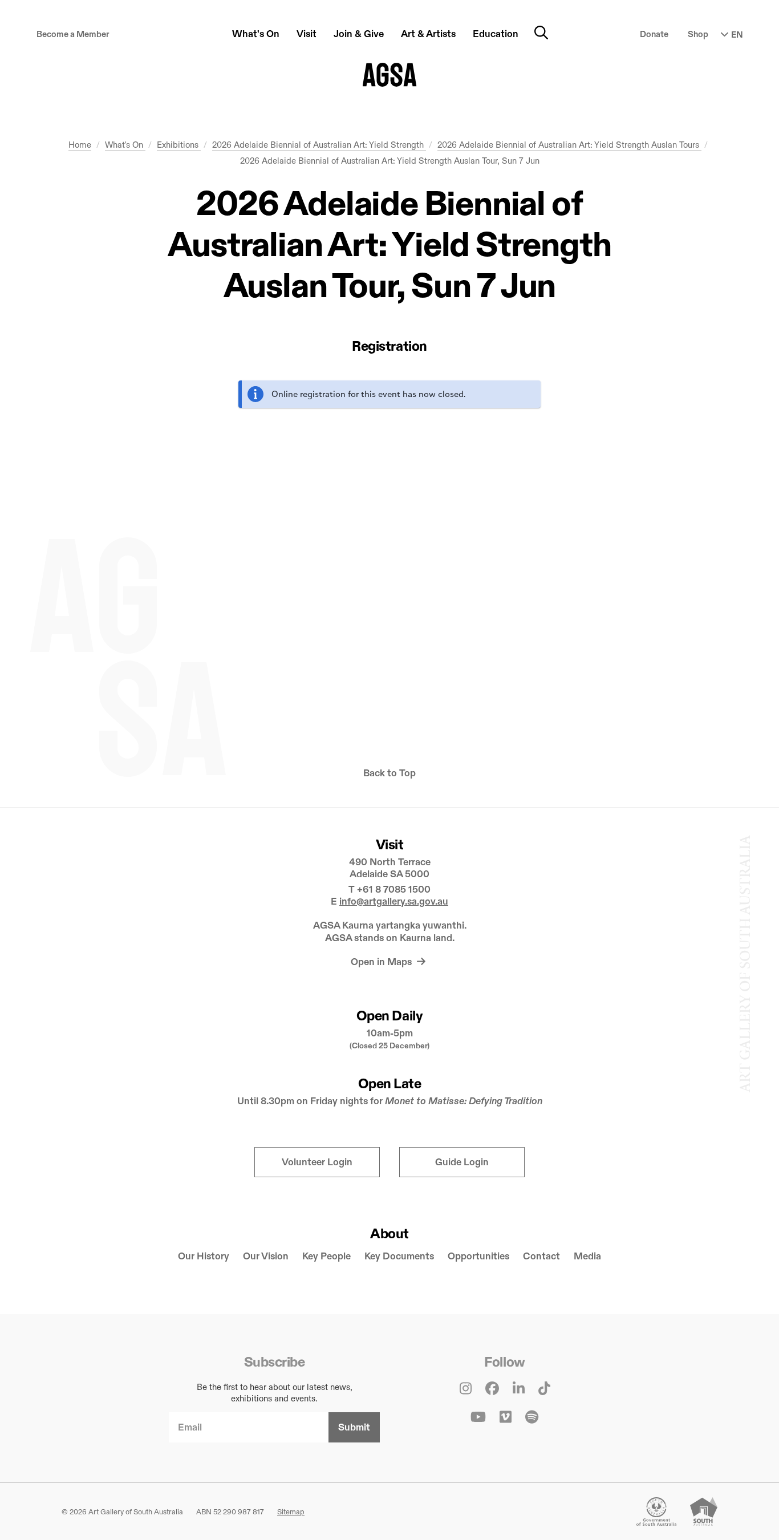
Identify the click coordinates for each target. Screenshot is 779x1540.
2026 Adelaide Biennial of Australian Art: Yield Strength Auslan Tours (569, 144)
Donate (654, 34)
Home (79, 144)
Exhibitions (179, 144)
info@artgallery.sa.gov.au (393, 901)
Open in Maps (382, 962)
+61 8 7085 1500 (394, 889)
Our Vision (266, 1256)
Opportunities (478, 1256)
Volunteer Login (317, 1162)
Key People (326, 1256)
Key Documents (399, 1256)
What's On (125, 144)
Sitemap (291, 1511)
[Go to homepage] (390, 75)
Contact (541, 1256)
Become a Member (72, 34)
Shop (698, 34)
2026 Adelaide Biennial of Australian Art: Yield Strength (319, 144)
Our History (203, 1256)
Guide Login (462, 1162)
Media (587, 1256)
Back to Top (389, 773)
